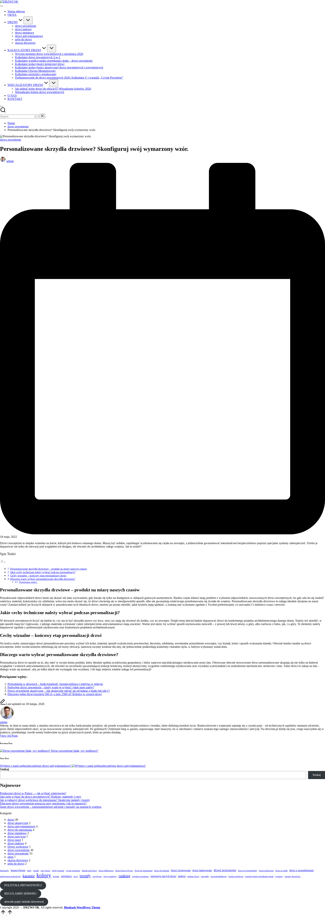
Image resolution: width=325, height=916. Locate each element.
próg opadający (110, 876)
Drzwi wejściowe (18, 846)
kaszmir (29, 876)
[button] (37, 116)
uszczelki (205, 876)
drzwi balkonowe (106, 871)
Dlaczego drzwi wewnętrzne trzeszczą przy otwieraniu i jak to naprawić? (43, 803)
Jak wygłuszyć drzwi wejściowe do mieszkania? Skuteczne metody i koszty (45, 800)
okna (10, 856)
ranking (124, 876)
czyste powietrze (73, 871)
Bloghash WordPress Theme (82, 907)
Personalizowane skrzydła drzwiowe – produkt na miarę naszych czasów (48, 568)
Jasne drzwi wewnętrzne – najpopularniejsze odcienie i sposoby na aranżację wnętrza (50, 806)
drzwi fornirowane (181, 870)
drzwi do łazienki (161, 871)
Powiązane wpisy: (28, 582)
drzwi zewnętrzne (10, 139)
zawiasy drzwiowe (292, 876)
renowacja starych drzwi (163, 876)
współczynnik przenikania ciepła (259, 876)
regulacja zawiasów (140, 876)
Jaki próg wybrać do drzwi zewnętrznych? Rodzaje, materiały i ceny (40, 796)
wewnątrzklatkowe (218, 876)
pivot (75, 876)
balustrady (4, 871)
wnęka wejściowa (235, 876)
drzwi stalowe (16, 843)
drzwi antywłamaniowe (21, 826)
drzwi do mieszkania (20, 829)
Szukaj (4, 769)
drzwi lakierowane (202, 870)
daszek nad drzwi (89, 871)
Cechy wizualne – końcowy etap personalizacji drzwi (38, 575)
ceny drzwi (45, 871)
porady (85, 875)
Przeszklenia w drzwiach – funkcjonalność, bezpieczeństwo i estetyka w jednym (55, 684)
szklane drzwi (193, 876)
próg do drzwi (16, 863)
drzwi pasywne (17, 836)
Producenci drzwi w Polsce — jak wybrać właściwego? (33, 793)
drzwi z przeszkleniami (301, 870)
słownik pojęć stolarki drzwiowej (24, 901)
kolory (43, 875)
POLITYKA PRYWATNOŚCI (23, 885)
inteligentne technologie (10, 876)
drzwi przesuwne (225, 870)
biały (29, 871)
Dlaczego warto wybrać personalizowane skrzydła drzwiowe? (42, 578)
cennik (36, 871)
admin (3, 722)
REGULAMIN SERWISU (20, 893)
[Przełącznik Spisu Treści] (3, 562)
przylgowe (97, 876)
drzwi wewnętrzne (19, 850)
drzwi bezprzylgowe (124, 871)
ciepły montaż (58, 871)
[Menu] (1, 6)
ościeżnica (66, 876)
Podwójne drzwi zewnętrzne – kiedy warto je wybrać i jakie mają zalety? (51, 687)
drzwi (11, 819)
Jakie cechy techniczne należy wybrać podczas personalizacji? (42, 572)
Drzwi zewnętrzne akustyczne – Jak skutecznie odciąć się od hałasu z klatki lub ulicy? (59, 690)
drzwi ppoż (14, 840)
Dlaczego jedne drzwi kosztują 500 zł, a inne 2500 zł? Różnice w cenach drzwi (55, 694)
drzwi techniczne (266, 871)
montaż (56, 876)
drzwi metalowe (17, 833)
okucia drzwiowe (18, 860)
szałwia (182, 876)
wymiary (279, 876)
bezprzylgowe (18, 870)
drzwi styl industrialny (247, 871)
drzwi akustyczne (18, 823)
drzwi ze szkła (281, 871)
